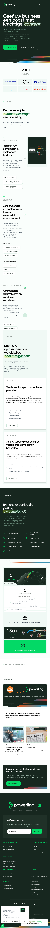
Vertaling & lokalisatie (38, 846)
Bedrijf (14, 810)
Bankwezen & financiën (36, 884)
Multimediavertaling (38, 852)
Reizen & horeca (34, 881)
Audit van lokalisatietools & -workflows (12, 852)
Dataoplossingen (7, 885)
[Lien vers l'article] (25, 703)
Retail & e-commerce (35, 873)
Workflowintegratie (7, 876)
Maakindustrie (34, 879)
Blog (36, 810)
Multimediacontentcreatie (9, 866)
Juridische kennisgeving (37, 914)
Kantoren (21, 810)
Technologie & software (36, 886)
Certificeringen (28, 810)
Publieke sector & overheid (37, 889)
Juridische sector (35, 894)
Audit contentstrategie (8, 846)
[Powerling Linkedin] (39, 805)
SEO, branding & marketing (9, 863)
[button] (40, 4)
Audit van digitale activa (8, 849)
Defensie (33, 892)
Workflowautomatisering (8, 873)
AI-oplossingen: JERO (8, 888)
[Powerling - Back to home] (9, 4)
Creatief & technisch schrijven (10, 861)
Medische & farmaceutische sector (39, 876)
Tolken (35, 849)
